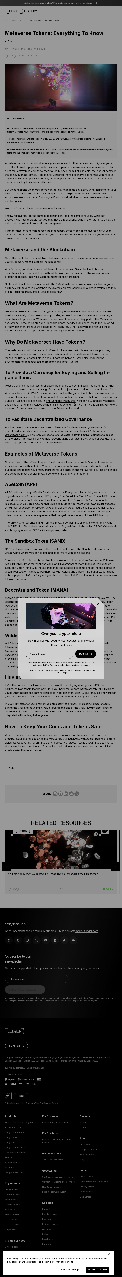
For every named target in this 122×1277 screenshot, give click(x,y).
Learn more (85, 665)
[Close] (108, 1254)
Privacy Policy (80, 670)
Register (84, 653)
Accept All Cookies (97, 1269)
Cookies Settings (70, 1269)
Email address (37, 654)
